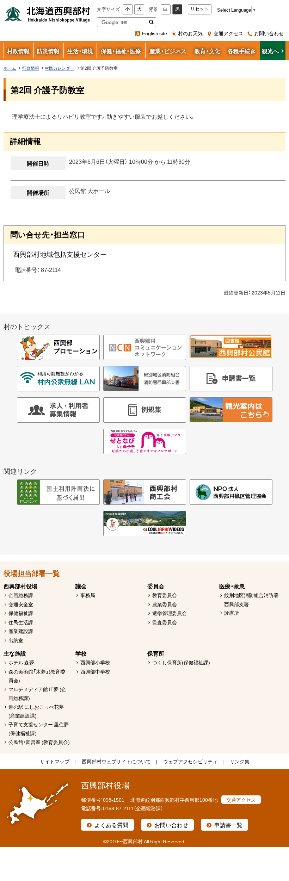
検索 (151, 22)
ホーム (10, 68)
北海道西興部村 (48, 14)
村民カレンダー (59, 68)
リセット (199, 9)
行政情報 (30, 68)
